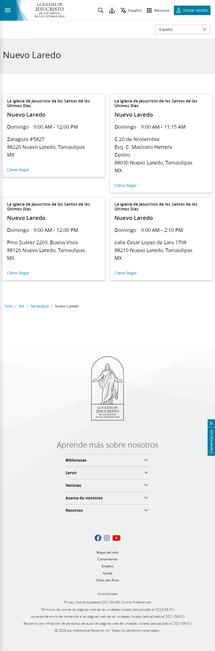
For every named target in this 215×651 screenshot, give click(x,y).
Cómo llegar (18, 170)
